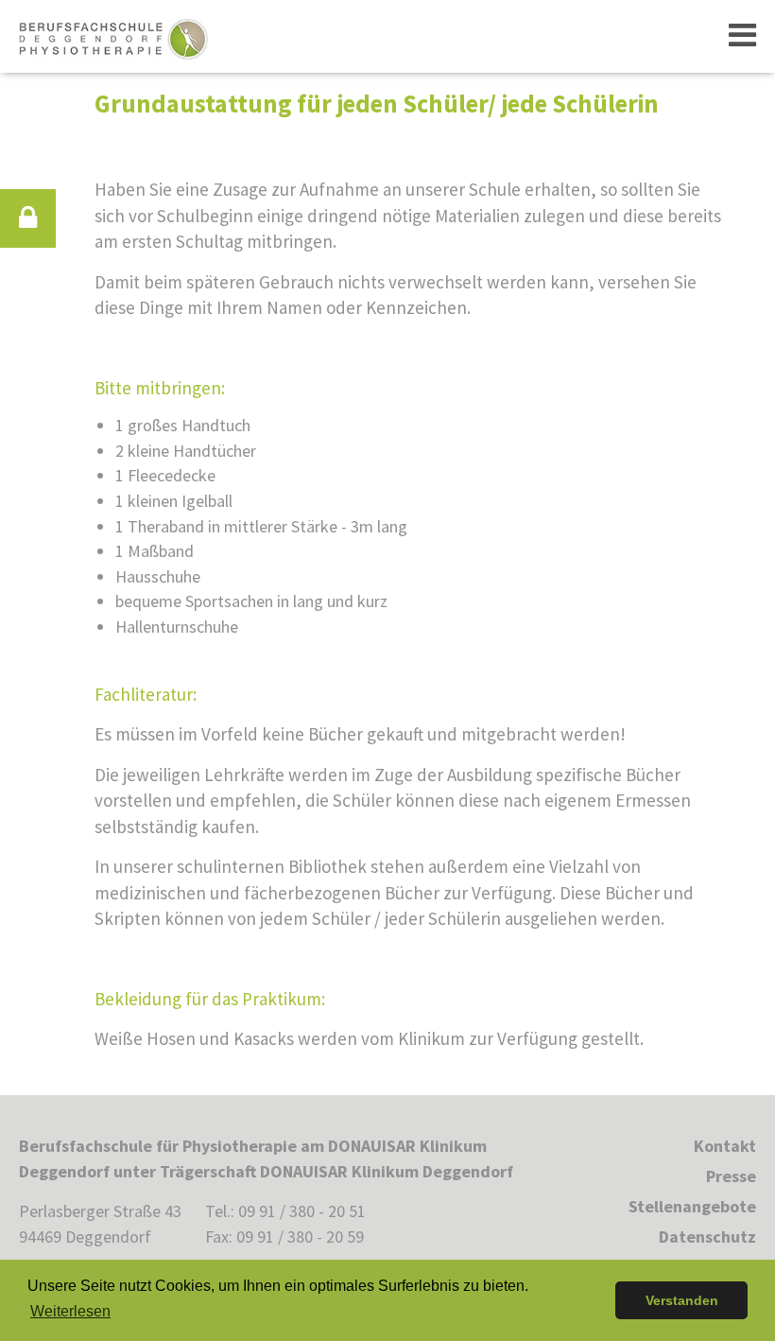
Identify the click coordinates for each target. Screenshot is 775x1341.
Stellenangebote (692, 1206)
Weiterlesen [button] (70, 1311)
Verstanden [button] (682, 1300)
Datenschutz (707, 1236)
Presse (731, 1176)
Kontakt (725, 1146)
